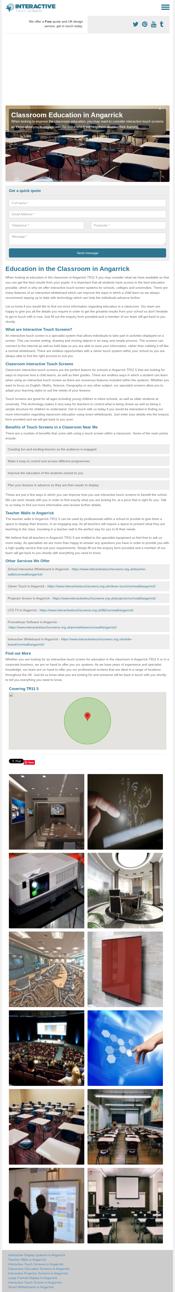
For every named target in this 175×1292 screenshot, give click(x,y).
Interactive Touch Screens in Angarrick (35, 1264)
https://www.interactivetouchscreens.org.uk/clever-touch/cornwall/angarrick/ (101, 586)
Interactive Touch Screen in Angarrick (35, 1282)
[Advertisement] (87, 71)
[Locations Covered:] (7, 6)
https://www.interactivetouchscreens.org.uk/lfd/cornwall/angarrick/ (87, 610)
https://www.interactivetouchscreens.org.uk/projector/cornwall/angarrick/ (104, 598)
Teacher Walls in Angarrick (27, 1259)
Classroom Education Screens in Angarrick (38, 1269)
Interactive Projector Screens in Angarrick (38, 1273)
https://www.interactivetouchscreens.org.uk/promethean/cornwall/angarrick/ (63, 627)
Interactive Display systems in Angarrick (36, 1255)
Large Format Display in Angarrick (32, 1278)
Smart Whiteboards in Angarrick (31, 1287)
